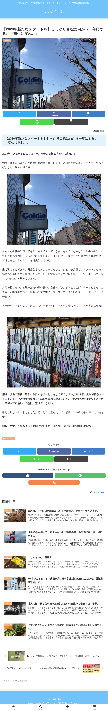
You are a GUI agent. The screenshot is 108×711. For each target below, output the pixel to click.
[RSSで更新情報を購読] (54, 482)
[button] (71, 122)
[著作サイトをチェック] (27, 475)
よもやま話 (9, 438)
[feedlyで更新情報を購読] (80, 475)
